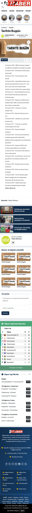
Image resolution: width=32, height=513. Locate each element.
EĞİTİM (9, 503)
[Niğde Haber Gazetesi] (17, 3)
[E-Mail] (13, 242)
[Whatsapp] (22, 464)
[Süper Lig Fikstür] (29, 374)
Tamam (22, 510)
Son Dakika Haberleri (7, 490)
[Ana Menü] (2, 3)
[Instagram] (12, 464)
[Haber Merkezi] (6, 240)
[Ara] (3, 7)
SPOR (4, 503)
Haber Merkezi (17, 239)
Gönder (5, 313)
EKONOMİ (19, 11)
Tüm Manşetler (23, 483)
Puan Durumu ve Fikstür (8, 484)
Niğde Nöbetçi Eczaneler (8, 473)
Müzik (26, 499)
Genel (4, 499)
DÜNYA (14, 503)
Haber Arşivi (22, 489)
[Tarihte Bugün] (16, 48)
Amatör (10, 497)
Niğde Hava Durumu (21, 473)
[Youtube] (19, 464)
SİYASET (28, 11)
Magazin (15, 497)
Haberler (4, 27)
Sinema (26, 497)
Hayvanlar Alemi (12, 499)
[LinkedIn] (16, 464)
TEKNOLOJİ (25, 503)
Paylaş (5, 59)
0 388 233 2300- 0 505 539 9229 (17, 453)
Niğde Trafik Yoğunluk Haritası (22, 479)
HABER (5, 497)
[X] (9, 464)
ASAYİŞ (11, 11)
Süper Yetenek (6, 501)
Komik (21, 497)
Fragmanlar (21, 499)
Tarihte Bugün (6, 262)
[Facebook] (6, 464)
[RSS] (25, 464)
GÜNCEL (4, 11)
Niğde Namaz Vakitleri (8, 479)
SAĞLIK (19, 503)
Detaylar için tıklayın (16, 368)
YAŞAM (11, 27)
